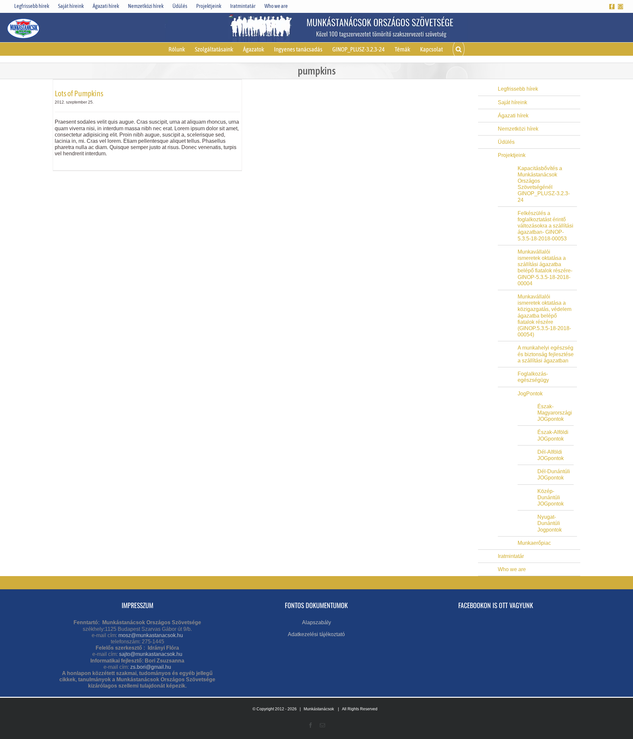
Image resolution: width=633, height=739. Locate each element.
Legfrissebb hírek (518, 89)
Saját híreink (512, 102)
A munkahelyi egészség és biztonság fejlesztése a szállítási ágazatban (546, 354)
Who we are (512, 569)
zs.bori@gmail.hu (150, 667)
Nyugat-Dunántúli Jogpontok (549, 523)
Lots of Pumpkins (79, 93)
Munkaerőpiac (534, 543)
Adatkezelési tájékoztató (316, 634)
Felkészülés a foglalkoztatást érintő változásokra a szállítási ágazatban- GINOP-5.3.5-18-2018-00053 (545, 225)
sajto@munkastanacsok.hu (150, 654)
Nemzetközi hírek (518, 129)
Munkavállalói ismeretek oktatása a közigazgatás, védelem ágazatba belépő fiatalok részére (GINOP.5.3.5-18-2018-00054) (544, 315)
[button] (458, 49)
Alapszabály (316, 622)
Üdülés (506, 142)
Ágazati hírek (513, 115)
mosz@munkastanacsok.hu (150, 635)
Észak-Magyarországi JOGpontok (554, 413)
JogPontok (530, 393)
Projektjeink (512, 155)
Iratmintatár (511, 556)
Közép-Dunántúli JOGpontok (550, 497)
